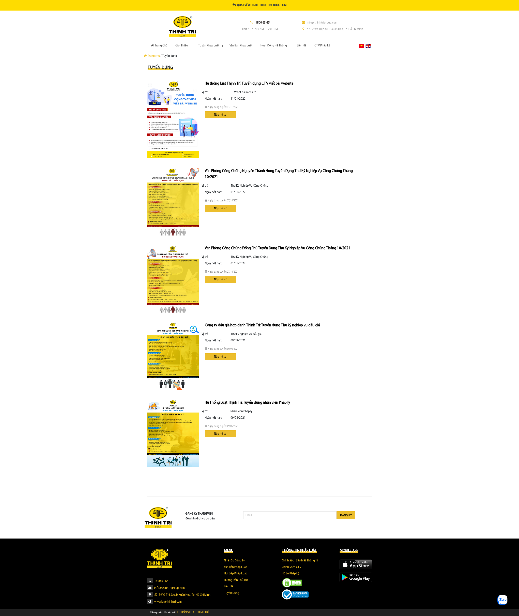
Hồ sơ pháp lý (290, 573)
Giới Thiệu (181, 45)
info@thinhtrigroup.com (322, 22)
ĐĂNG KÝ (346, 515)
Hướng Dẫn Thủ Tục (236, 580)
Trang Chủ (162, 45)
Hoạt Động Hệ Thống (274, 45)
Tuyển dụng (231, 593)
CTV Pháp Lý (322, 45)
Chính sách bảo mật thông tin (300, 560)
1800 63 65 (161, 581)
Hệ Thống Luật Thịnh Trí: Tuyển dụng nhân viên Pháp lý (247, 403)
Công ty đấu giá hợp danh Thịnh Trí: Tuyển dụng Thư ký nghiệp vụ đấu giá (262, 325)
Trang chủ (154, 56)
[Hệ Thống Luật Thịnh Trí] (182, 26)
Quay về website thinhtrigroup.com (261, 5)
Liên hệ (301, 45)
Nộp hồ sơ (220, 114)
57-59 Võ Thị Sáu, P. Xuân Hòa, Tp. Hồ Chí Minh (335, 29)
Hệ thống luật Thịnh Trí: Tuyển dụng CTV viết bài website (249, 84)
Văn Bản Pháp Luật (240, 45)
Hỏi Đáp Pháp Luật (235, 573)
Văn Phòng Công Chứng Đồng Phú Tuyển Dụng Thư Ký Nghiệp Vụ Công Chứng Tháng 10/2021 (277, 248)
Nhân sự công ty (234, 560)
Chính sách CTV (291, 567)
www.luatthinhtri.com (168, 601)
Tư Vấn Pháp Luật (208, 45)
